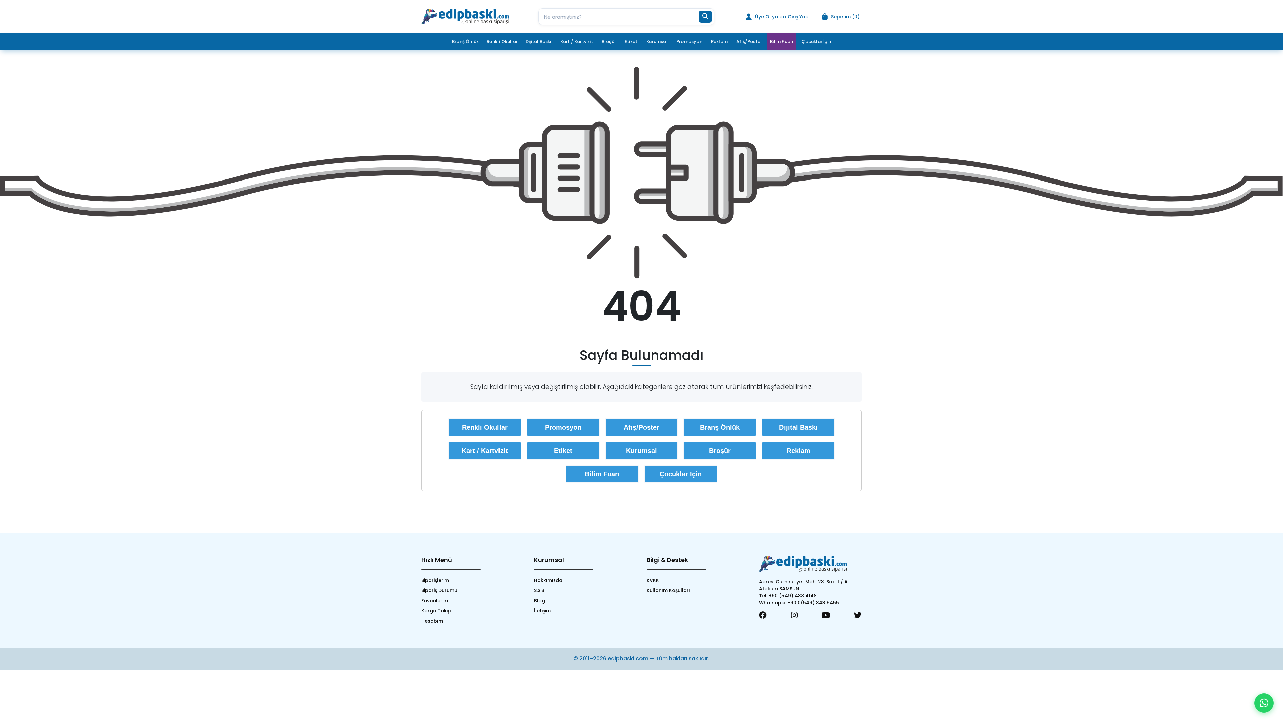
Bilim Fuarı (781, 41)
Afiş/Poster (641, 427)
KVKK (653, 580)
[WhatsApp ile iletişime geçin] (1264, 703)
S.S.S (539, 590)
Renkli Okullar (502, 41)
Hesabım (432, 621)
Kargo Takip (436, 610)
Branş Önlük (720, 427)
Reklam (798, 450)
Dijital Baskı (798, 427)
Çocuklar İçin (681, 474)
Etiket (563, 450)
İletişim (542, 610)
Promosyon (563, 427)
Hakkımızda (548, 580)
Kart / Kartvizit (485, 450)
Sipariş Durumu (439, 590)
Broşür (720, 450)
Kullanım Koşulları (668, 590)
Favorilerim (434, 600)
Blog (539, 600)
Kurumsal (641, 450)
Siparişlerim (435, 580)
